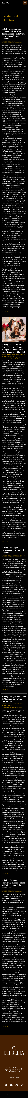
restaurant (22, 354)
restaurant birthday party (9, 356)
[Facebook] (16, 1085)
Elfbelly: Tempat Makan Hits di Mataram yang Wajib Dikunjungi (14, 699)
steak (13, 41)
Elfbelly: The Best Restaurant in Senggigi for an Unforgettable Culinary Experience (13, 884)
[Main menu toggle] (25, 3)
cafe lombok (15, 354)
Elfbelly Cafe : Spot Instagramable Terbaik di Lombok (13, 550)
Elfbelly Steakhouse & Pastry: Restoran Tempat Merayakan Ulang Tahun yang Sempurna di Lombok (13, 348)
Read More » (5, 311)
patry (21, 704)
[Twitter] (6, 1085)
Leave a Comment (6, 41)
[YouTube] (11, 1085)
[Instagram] (22, 1085)
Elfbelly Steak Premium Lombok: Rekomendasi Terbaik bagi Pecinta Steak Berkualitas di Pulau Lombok (13, 34)
